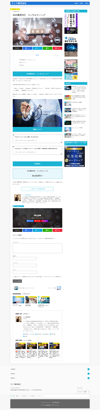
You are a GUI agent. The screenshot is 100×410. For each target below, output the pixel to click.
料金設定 (21, 65)
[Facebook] (30, 221)
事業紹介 (87, 3)
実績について (22, 62)
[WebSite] (26, 334)
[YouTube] (37, 221)
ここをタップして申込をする (37, 189)
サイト (14, 269)
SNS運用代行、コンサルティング (27, 59)
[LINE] (25, 336)
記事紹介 (81, 3)
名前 (14, 256)
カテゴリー (80, 388)
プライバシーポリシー (45, 402)
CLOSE (56, 55)
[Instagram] (44, 221)
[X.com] (32, 334)
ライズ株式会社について (15, 9)
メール (15, 262)
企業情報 (76, 3)
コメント (16, 242)
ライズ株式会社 (18, 3)
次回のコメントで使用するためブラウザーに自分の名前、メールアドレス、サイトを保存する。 (38, 276)
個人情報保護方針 (55, 402)
